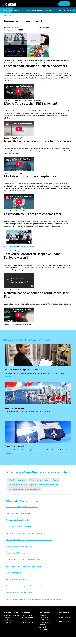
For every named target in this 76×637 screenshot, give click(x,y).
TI (22, 10)
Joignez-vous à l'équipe (44, 623)
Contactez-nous (27, 622)
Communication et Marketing (34, 10)
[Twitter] (58, 621)
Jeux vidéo (48, 10)
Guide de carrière (6, 10)
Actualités (7, 16)
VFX (55, 10)
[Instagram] (64, 621)
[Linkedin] (62, 621)
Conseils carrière (9, 617)
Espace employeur (28, 615)
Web (59, 10)
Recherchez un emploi (11, 615)
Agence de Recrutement (43, 628)
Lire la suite (8, 376)
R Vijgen (23, 246)
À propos (42, 615)
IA (64, 10)
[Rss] (68, 621)
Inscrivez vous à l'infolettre (9, 621)
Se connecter (64, 4)
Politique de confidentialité (44, 619)
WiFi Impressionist (10, 246)
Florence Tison (17, 27)
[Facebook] (60, 621)
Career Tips (16, 10)
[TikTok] (66, 621)
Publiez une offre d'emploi (27, 619)
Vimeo (31, 246)
